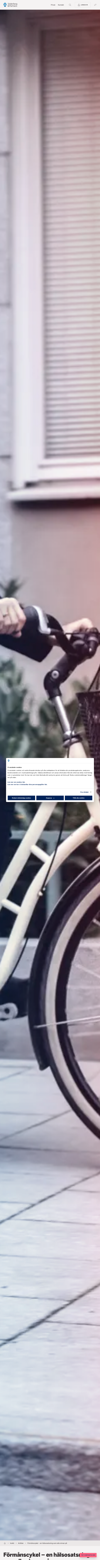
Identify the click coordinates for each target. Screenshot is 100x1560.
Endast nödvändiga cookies (21, 798)
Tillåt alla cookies (78, 798)
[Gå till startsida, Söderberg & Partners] (10, 5)
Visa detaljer (84, 792)
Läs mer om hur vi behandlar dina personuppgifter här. (27, 784)
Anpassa (49, 798)
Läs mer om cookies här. (16, 782)
